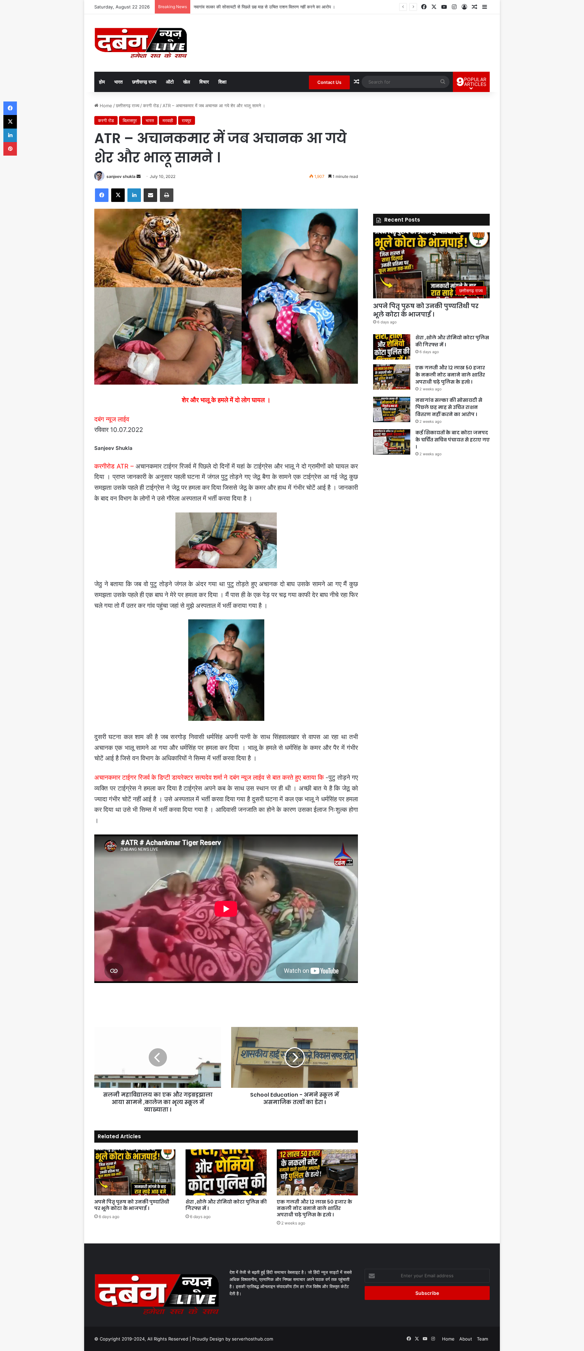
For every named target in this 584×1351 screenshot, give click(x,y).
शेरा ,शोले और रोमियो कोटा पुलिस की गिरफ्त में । (226, 1205)
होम (102, 82)
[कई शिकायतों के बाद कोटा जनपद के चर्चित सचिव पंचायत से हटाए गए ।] (391, 442)
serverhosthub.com (252, 1339)
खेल (186, 82)
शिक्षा (222, 82)
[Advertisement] (431, 149)
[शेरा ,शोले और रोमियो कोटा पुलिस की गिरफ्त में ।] (226, 1172)
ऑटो (170, 82)
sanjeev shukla (121, 176)
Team (482, 1339)
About (465, 1339)
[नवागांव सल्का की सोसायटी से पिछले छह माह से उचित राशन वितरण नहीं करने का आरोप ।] (391, 409)
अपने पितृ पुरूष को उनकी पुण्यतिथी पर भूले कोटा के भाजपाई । (131, 1205)
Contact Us (329, 82)
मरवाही (168, 120)
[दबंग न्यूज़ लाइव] (140, 43)
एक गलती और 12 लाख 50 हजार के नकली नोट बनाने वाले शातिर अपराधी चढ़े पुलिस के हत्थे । (314, 1208)
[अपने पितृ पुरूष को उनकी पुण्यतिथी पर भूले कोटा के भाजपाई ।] (134, 1172)
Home (105, 105)
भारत (118, 82)
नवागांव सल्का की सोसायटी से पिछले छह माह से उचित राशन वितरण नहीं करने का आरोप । (264, 6)
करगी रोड (151, 105)
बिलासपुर (130, 120)
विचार (204, 82)
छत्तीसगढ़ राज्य (144, 82)
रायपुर (186, 120)
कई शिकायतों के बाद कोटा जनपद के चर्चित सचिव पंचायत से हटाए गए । (452, 439)
